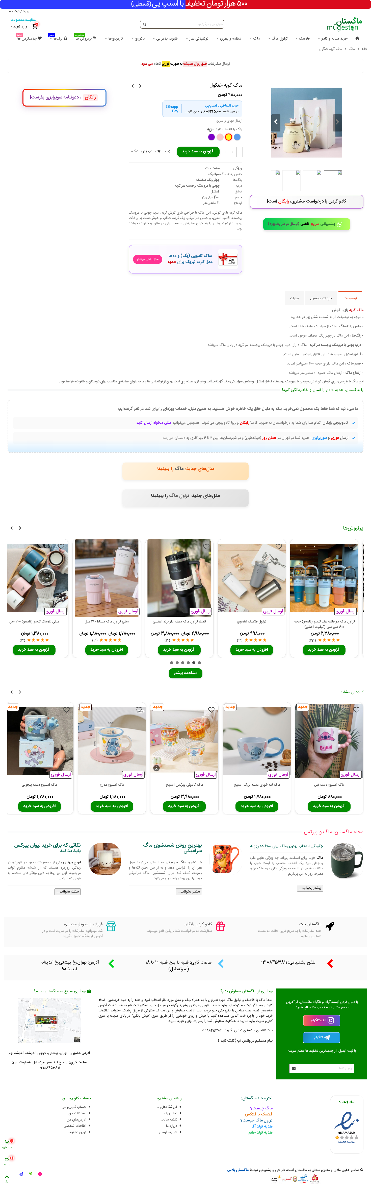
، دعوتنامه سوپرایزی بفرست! (63, 97)
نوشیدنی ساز (198, 39)
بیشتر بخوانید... (310, 888)
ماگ (256, 39)
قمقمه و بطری (230, 39)
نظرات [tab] (294, 298)
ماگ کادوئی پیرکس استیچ (184, 785)
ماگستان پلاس (238, 1170)
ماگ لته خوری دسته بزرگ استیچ (257, 785)
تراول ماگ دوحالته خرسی (176, 621)
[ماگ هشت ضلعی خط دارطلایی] (140, 86)
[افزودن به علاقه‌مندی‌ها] (349, 547)
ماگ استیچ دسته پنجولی (39, 785)
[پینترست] (30, 1174)
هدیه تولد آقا (262, 1126)
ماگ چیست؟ (261, 1108)
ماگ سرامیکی (176, 863)
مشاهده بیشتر (185, 673)
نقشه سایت (169, 1120)
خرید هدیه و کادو (334, 39)
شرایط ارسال (168, 1132)
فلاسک (304, 39)
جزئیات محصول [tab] (321, 298)
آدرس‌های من (76, 1120)
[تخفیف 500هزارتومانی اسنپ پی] (185, 4)
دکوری (140, 39)
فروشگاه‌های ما (167, 1107)
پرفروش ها (83, 38)
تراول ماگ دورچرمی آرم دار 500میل (321, 621)
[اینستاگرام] (40, 1174)
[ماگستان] (344, 24)
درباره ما (171, 1126)
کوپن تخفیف (77, 1132)
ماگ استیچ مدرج (111, 785)
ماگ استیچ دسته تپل (329, 785)
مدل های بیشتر (147, 259)
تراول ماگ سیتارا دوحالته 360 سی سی (249, 621)
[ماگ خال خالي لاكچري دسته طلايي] (132, 86)
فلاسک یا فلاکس (259, 1114)
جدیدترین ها (27, 38)
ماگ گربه (356, 310)
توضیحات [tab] (350, 298)
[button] (275, 122)
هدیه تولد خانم (260, 1132)
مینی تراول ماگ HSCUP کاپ (104, 621)
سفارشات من (77, 1113)
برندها (56, 38)
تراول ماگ (279, 39)
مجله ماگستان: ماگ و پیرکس (333, 832)
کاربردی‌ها (115, 39)
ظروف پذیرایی (167, 39)
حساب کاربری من (74, 1107)
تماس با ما (170, 1113)
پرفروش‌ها (353, 528)
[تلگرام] (21, 1174)
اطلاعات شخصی (75, 1126)
